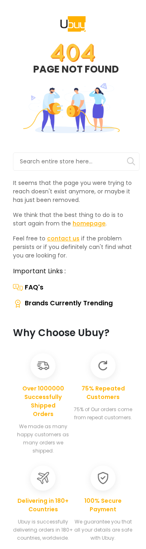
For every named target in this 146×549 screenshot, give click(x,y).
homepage (89, 223)
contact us (63, 238)
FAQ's (34, 287)
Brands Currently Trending (69, 303)
